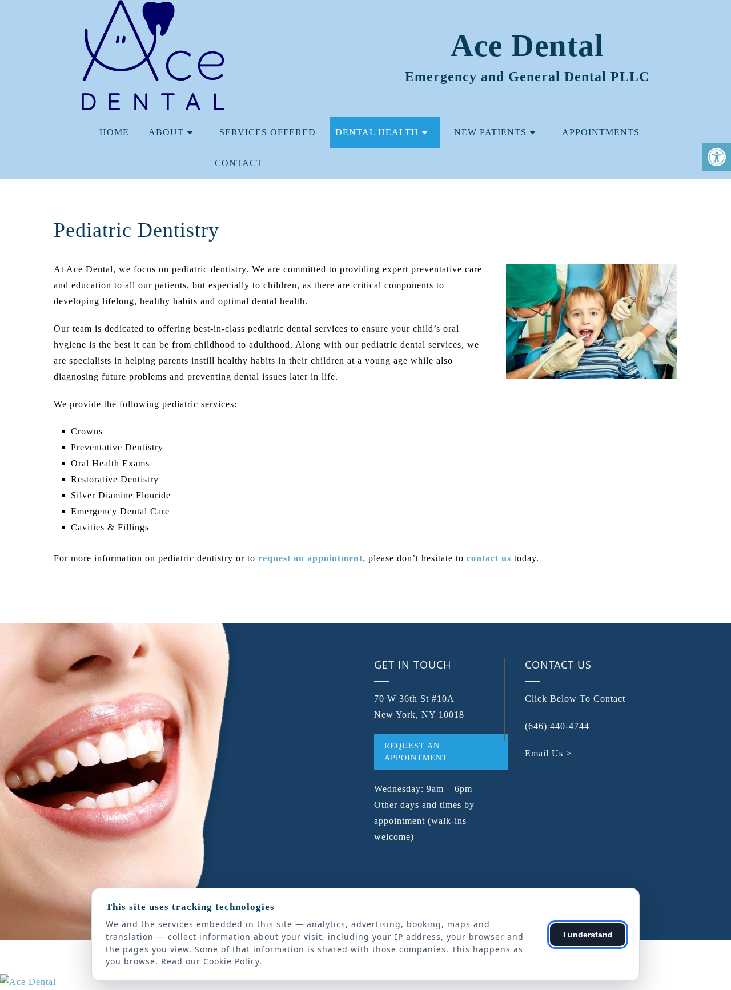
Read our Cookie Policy (210, 961)
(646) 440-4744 (557, 726)
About (166, 132)
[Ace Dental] (365, 982)
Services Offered (267, 132)
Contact (239, 163)
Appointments (601, 132)
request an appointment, (312, 558)
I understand (588, 934)
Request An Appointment (416, 752)
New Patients (490, 132)
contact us (489, 558)
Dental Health (377, 132)
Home (114, 132)
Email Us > (548, 753)
